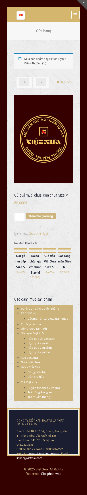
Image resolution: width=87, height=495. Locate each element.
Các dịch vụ (28, 313)
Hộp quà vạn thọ (39, 352)
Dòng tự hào (36, 377)
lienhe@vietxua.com (29, 458)
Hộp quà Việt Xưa (32, 333)
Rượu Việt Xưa (30, 367)
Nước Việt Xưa (30, 362)
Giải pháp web (51, 474)
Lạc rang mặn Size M (64, 261)
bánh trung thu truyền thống (40, 308)
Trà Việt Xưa (29, 382)
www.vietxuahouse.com (44, 453)
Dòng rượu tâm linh (34, 329)
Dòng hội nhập (37, 372)
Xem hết (65, 82)
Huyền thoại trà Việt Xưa (44, 388)
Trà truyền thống (39, 397)
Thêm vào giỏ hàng (41, 216)
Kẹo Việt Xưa (29, 358)
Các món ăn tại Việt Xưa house (48, 319)
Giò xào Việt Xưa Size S (50, 261)
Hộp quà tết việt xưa (41, 339)
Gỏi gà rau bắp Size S (20, 261)
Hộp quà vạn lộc (38, 343)
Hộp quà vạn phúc (40, 348)
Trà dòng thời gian (40, 392)
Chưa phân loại (38, 233)
